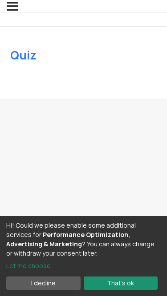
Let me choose (28, 265)
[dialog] (83, 256)
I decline (43, 283)
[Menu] (12, 6)
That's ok (120, 283)
